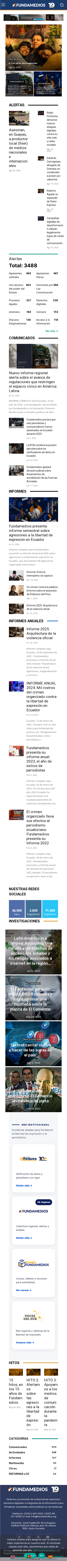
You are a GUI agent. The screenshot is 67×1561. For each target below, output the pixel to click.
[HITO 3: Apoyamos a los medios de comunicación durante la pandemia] (51, 1372)
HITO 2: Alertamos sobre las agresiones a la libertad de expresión (33, 1402)
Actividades (33, 932)
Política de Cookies (43, 1550)
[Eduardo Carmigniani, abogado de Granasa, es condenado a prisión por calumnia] (41, 158)
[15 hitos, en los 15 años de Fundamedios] (16, 1372)
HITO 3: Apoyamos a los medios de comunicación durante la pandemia (51, 1402)
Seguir (33, 901)
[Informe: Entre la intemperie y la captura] (16, 575)
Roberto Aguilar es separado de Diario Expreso (52, 197)
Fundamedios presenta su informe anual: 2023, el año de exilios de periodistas (39, 759)
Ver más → (51, 330)
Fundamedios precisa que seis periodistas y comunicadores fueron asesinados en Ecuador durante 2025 (41, 426)
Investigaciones (33, 1039)
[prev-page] (11, 884)
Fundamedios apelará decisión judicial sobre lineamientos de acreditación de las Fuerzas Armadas (42, 474)
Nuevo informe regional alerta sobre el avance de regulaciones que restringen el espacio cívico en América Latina (32, 382)
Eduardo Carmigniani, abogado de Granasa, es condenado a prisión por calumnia (54, 169)
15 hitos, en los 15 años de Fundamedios (16, 1391)
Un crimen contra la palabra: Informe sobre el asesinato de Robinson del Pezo (42, 591)
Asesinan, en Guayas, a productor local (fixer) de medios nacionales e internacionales (18, 148)
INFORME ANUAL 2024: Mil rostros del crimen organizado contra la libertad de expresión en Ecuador (41, 696)
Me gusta (16, 901)
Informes (33, 1085)
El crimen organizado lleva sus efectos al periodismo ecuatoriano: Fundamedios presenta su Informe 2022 (40, 827)
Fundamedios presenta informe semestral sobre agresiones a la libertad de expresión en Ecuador (31, 533)
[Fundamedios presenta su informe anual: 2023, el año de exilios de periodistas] (16, 751)
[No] (62, 1548)
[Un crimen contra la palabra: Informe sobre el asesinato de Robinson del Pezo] (16, 590)
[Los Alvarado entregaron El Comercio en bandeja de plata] (33, 1089)
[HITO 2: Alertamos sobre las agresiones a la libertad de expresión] (33, 1372)
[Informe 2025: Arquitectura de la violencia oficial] (16, 609)
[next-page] (17, 884)
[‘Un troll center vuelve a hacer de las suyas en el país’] (33, 1043)
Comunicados (16, 82)
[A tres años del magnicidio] (33, 47)
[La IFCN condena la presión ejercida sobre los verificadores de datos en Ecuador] (16, 448)
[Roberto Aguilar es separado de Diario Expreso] (41, 191)
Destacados (16, 59)
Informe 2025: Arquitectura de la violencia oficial (41, 633)
